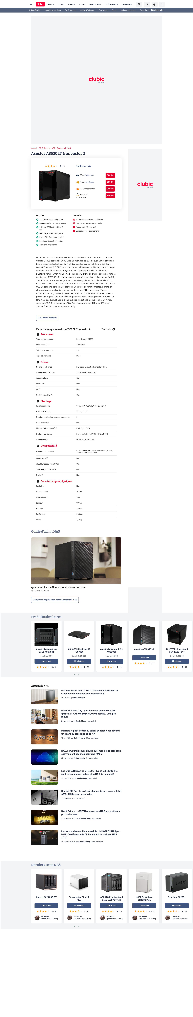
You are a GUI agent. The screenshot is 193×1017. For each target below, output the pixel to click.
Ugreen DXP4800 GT (46, 897)
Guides (71, 4)
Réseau (45, 362)
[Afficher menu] (31, 4)
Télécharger (111, 4)
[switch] (155, 4)
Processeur (47, 334)
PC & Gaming (70, 10)
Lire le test (46, 661)
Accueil (34, 148)
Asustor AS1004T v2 (144, 649)
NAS (53, 148)
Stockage (46, 401)
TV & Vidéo (103, 10)
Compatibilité (49, 445)
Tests (61, 4)
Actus (51, 4)
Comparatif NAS (64, 148)
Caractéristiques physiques (56, 481)
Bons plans (95, 4)
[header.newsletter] (147, 4)
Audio (114, 10)
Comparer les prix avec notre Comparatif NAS (55, 600)
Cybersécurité (34, 10)
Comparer (127, 4)
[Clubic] (40, 4)
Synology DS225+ (177, 897)
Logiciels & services (53, 10)
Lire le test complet (47, 318)
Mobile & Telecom (87, 10)
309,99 (110, 175)
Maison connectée (128, 10)
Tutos (82, 4)
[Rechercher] (139, 4)
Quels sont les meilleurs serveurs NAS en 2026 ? (58, 587)
